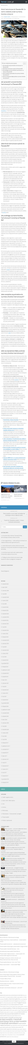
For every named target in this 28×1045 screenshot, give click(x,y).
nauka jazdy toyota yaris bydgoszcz (11, 1001)
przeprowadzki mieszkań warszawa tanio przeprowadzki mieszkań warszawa (13, 1021)
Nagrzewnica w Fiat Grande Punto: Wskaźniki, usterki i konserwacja (6, 496)
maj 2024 (4, 627)
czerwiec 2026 (5, 590)
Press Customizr (20, 1043)
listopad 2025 (5, 610)
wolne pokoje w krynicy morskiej (13, 1034)
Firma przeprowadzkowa (9, 997)
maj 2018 (4, 739)
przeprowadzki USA (19, 1027)
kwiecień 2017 (5, 766)
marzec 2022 (5, 653)
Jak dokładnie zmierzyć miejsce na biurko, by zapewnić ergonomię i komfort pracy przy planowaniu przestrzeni (12, 890)
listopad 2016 (5, 782)
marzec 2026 (5, 600)
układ (9, 333)
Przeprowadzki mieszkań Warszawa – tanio (9, 949)
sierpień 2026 (5, 584)
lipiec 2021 (4, 680)
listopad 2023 (5, 637)
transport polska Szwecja (16, 1030)
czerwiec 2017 (5, 759)
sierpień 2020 (5, 716)
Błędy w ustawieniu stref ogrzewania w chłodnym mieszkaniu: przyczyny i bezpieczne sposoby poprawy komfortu (14, 877)
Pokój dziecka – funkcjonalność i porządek (11, 813)
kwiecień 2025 (5, 613)
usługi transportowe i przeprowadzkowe (6, 1032)
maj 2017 (4, 762)
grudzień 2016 (5, 779)
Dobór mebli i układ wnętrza (8, 800)
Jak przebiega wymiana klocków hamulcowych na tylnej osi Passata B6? (13, 71)
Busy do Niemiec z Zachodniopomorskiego (9, 937)
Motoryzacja (4, 5)
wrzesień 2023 (5, 640)
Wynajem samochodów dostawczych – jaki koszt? (11, 987)
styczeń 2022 (5, 660)
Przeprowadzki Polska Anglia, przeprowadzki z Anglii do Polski (13, 946)
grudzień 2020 (5, 703)
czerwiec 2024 (5, 623)
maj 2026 (4, 594)
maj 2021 (4, 686)
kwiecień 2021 (5, 689)
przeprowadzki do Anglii (16, 1010)
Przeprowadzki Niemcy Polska (15, 1025)
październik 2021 (6, 670)
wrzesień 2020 (5, 713)
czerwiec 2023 (5, 643)
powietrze (16, 379)
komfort (4, 212)
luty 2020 (4, 736)
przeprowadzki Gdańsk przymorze (15, 1015)
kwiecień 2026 (5, 597)
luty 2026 (4, 603)
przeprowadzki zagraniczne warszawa (8, 1029)
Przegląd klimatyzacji (21, 1002)
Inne (3, 804)
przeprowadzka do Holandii (17, 1004)
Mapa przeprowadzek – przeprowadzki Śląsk (10, 964)
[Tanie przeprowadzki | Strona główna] (9, 2)
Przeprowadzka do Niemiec (5, 1006)
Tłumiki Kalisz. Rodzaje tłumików (11, 419)
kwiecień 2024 (5, 630)
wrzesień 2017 (5, 749)
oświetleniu (3, 110)
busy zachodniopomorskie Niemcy (16, 995)
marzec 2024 (5, 633)
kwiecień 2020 (5, 729)
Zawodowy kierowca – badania (7, 981)
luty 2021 (4, 696)
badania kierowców (4, 995)
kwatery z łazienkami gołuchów (12, 999)
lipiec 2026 (4, 587)
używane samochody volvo (17, 1032)
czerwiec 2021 (5, 683)
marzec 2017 (5, 769)
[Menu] (26, 2)
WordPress (10, 1043)
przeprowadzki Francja (4, 1015)
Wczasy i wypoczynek (7, 820)
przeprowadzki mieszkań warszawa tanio (11, 1017)
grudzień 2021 (5, 663)
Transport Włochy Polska (5, 978)
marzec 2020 (5, 732)
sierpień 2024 (5, 620)
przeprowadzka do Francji (5, 1004)
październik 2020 (6, 709)
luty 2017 (4, 772)
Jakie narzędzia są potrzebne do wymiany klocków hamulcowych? (13, 74)
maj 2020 (4, 726)
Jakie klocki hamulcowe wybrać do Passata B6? (13, 68)
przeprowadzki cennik (7, 1010)
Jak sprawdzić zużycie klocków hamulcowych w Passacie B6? (13, 66)
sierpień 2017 (5, 752)
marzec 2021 (5, 693)
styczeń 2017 (5, 775)
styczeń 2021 (5, 699)
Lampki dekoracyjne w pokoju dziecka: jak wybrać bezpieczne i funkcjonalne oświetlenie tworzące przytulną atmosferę (14, 547)
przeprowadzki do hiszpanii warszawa (10, 1012)
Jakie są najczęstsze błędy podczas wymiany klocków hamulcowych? (14, 77)
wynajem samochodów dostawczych (12, 1036)
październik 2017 (6, 746)
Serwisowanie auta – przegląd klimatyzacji (14, 868)
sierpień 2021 (5, 676)
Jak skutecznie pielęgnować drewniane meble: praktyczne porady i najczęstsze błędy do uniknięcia (13, 849)
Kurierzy (4, 807)
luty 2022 (4, 656)
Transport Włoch (24, 1030)
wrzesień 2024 (5, 617)
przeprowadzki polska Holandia (8, 1027)
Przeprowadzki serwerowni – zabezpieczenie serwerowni (13, 944)
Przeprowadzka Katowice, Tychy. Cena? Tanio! (10, 962)
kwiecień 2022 (5, 650)
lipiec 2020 (4, 719)
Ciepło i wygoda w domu (7, 797)
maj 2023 (4, 646)
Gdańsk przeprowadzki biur (19, 997)
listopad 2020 (5, 706)
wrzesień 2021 (5, 673)
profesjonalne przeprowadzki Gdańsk (10, 1002)
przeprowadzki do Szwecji (17, 1014)
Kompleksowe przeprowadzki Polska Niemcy (10, 951)
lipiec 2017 (4, 756)
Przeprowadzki (5, 817)
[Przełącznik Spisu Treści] (23, 63)
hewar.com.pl (7, 16)
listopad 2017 (5, 742)
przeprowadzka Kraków (14, 1006)
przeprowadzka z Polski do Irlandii (11, 1008)
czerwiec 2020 (5, 723)
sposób (8, 269)
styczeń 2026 (5, 607)
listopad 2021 (5, 666)
